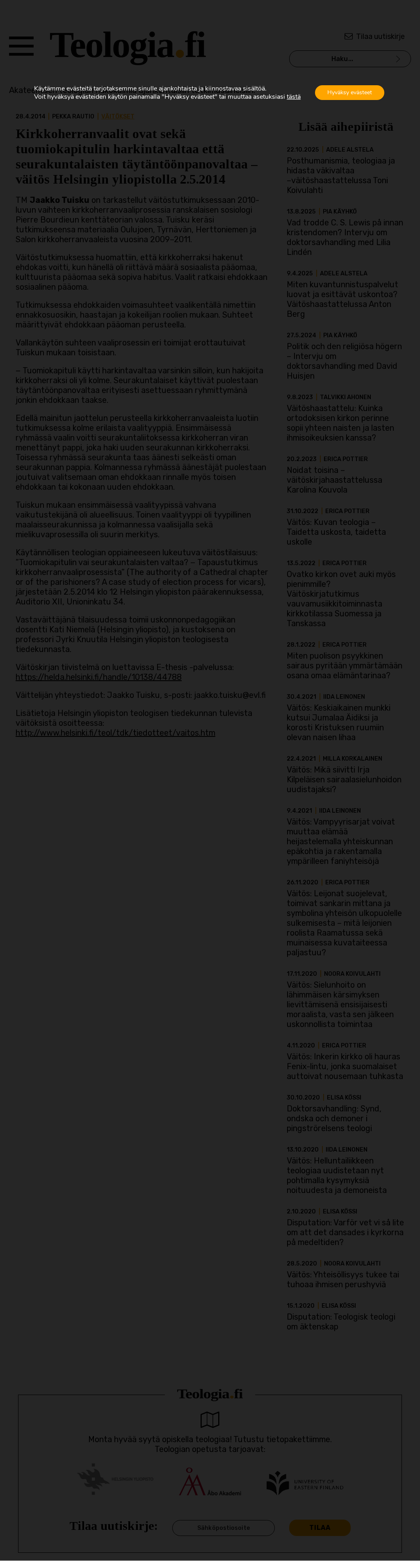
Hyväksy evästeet (349, 92)
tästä (294, 97)
